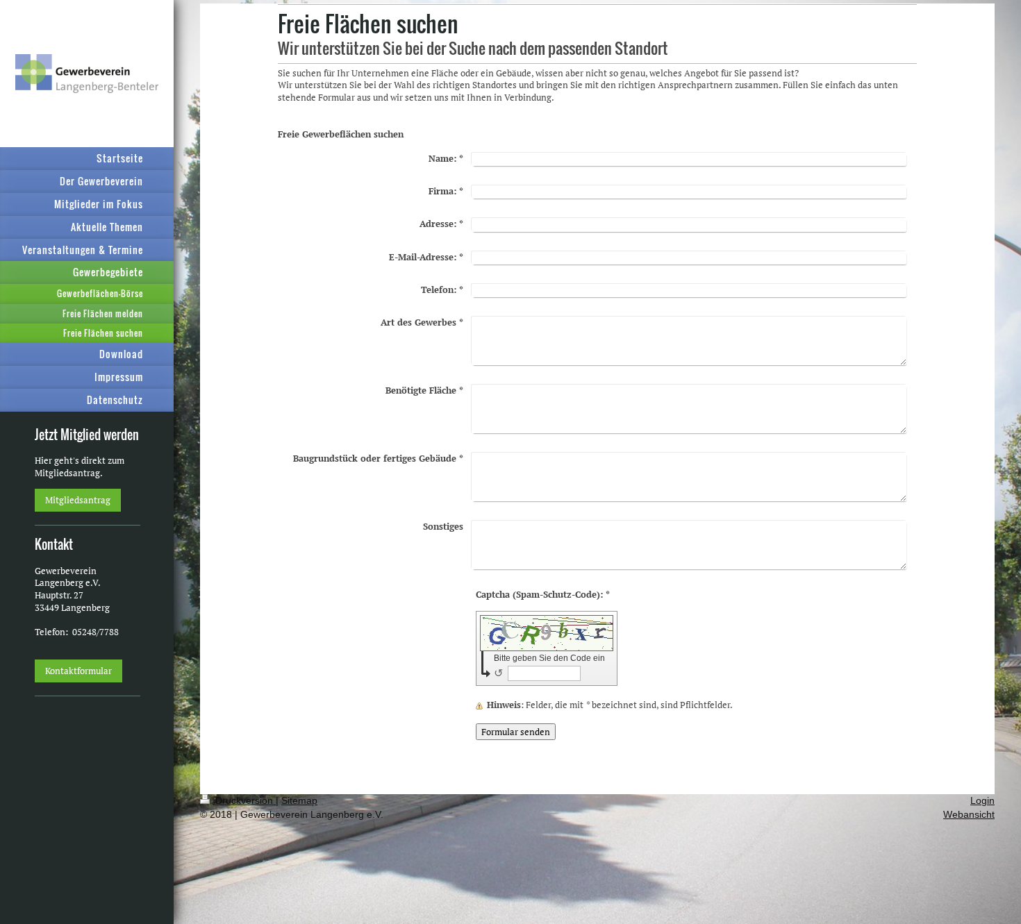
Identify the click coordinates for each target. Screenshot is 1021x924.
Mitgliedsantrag (77, 500)
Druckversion (244, 800)
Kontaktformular (78, 670)
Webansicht (969, 814)
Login (982, 800)
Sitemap (299, 800)
